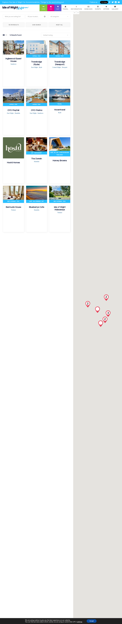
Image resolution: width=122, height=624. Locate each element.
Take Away (59, 154)
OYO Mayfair (13, 110)
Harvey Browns (60, 160)
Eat (32, 153)
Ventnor (13, 210)
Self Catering (11, 201)
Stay (39, 56)
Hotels (35, 56)
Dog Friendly (37, 201)
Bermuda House (13, 207)
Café (51, 152)
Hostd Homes (13, 162)
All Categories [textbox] (55, 16)
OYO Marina (36, 110)
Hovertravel (59, 110)
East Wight (34, 67)
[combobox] (59, 16)
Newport (64, 67)
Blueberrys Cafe (36, 207)
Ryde (40, 67)
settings (79, 622)
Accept (91, 621)
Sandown (13, 64)
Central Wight (56, 67)
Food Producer (64, 152)
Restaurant (38, 153)
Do (55, 152)
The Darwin (36, 159)
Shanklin (17, 113)
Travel (59, 104)
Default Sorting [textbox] (48, 35)
